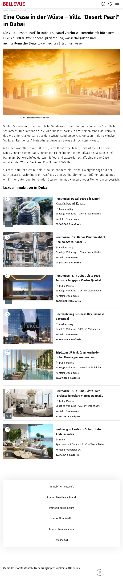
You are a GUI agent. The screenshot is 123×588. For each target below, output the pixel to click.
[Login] (104, 4)
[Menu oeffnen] (117, 4)
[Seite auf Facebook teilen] (100, 572)
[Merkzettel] (110, 4)
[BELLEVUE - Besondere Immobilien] (14, 4)
